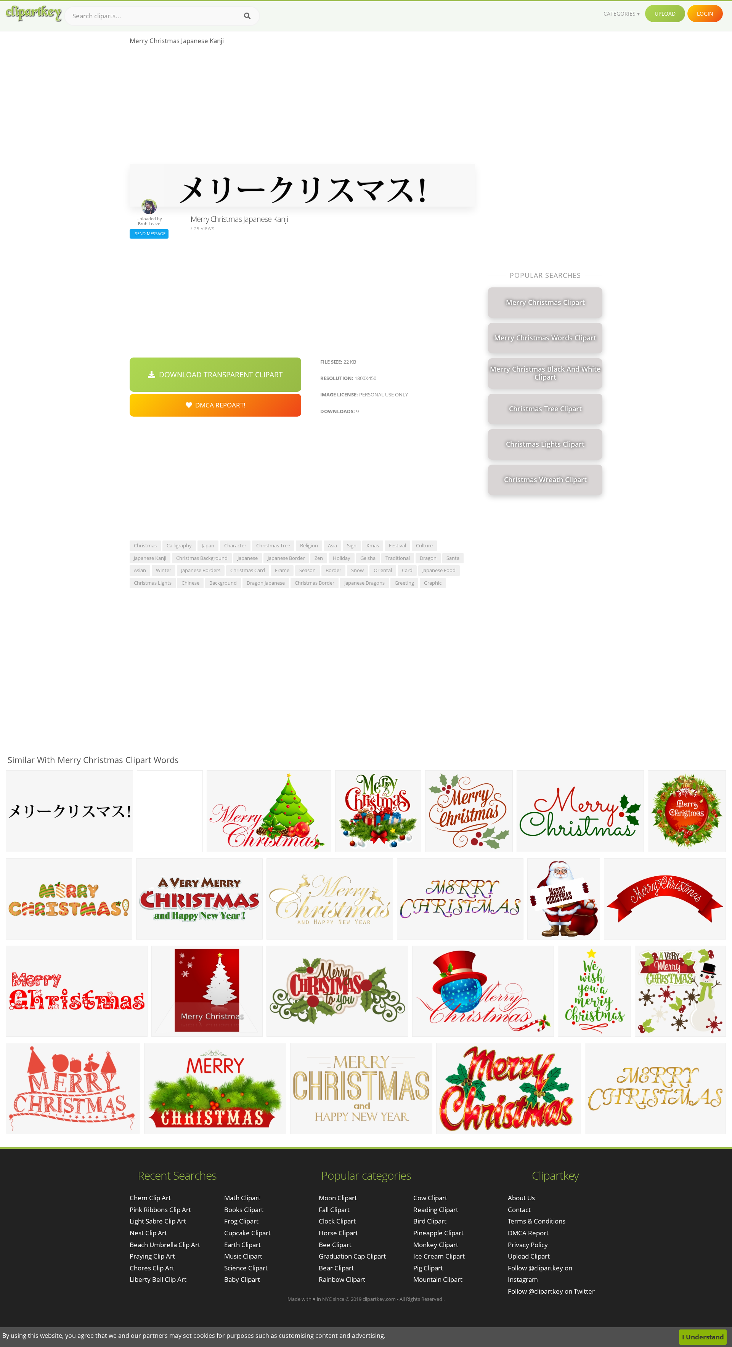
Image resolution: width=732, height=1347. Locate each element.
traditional (397, 558)
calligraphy (179, 545)
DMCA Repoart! (219, 405)
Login (705, 13)
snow (357, 570)
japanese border (286, 558)
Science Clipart (246, 1268)
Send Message (149, 233)
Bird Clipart (429, 1221)
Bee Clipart (335, 1244)
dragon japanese (266, 582)
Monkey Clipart (435, 1244)
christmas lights (153, 582)
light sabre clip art (158, 1221)
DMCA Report (528, 1232)
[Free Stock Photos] (33, 13)
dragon (428, 558)
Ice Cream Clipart (439, 1256)
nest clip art (148, 1232)
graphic (432, 582)
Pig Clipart (428, 1268)
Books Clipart (243, 1209)
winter (163, 570)
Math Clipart (242, 1197)
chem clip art (150, 1197)
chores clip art (152, 1268)
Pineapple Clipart (438, 1232)
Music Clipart (243, 1256)
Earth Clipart (242, 1244)
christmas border (314, 582)
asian (140, 570)
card (407, 570)
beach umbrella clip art (165, 1244)
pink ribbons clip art (160, 1209)
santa (452, 558)
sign (351, 545)
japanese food (439, 570)
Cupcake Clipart (247, 1232)
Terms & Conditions (536, 1221)
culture (424, 545)
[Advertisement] (302, 107)
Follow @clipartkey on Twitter (551, 1291)
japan (208, 545)
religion (309, 545)
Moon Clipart (338, 1197)
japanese (248, 558)
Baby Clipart (242, 1279)
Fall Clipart (334, 1209)
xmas (372, 545)
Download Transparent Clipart (219, 375)
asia (332, 545)
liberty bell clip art (158, 1279)
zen (319, 558)
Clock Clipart (337, 1221)
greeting (404, 582)
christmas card (247, 570)
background (223, 582)
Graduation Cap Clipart (352, 1256)
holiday (341, 558)
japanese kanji (150, 558)
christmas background (202, 558)
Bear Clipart (336, 1268)
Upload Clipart (529, 1256)
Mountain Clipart (437, 1279)
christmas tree (273, 545)
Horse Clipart (338, 1232)
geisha (368, 558)
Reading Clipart (435, 1209)
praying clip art (152, 1256)
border (333, 570)
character (235, 545)
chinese (190, 582)
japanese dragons (364, 582)
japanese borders (200, 570)
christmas (145, 545)
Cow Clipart (430, 1197)
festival (397, 545)
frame (282, 570)
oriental (383, 570)
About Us (521, 1197)
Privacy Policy (528, 1244)
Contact (519, 1209)
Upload (665, 13)
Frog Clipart (241, 1221)
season (307, 570)
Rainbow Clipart (342, 1279)
